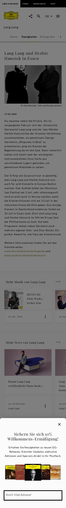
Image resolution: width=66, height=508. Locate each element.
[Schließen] (59, 424)
